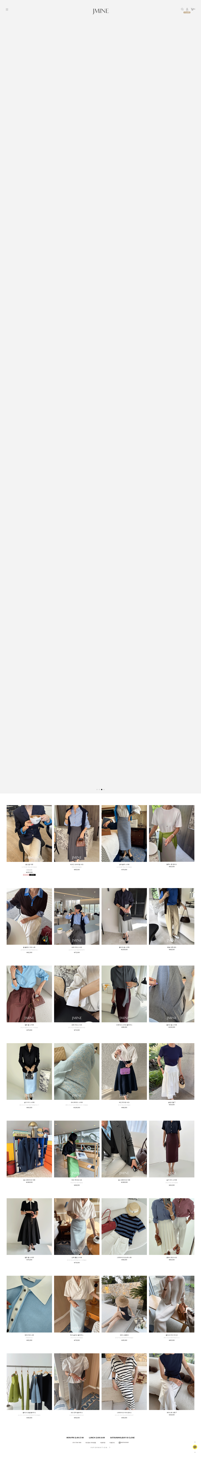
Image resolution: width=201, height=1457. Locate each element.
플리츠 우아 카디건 (172, 1335)
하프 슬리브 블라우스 (76, 1335)
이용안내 (112, 1442)
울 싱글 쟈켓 (29, 864)
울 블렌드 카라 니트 (29, 947)
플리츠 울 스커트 (124, 947)
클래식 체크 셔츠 (171, 1257)
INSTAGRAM (125, 1442)
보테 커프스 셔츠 (77, 947)
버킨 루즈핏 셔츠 (124, 1102)
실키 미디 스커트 (29, 1102)
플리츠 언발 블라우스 (29, 1412)
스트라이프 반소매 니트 (124, 1257)
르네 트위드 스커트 (77, 1102)
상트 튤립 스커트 (77, 1257)
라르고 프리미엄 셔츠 (76, 864)
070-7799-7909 (77, 1442)
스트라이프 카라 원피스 (124, 1412)
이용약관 (102, 1442)
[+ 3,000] (187, 9)
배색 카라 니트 (29, 1335)
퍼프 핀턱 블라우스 (77, 1412)
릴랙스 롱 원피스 (171, 864)
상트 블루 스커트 (124, 864)
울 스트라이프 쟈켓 (29, 1180)
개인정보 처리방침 (90, 1442)
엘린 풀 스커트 (29, 1025)
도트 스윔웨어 (124, 1335)
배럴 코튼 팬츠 (171, 947)
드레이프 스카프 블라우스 (124, 1025)
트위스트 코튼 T (172, 1412)
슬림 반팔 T (171, 1102)
